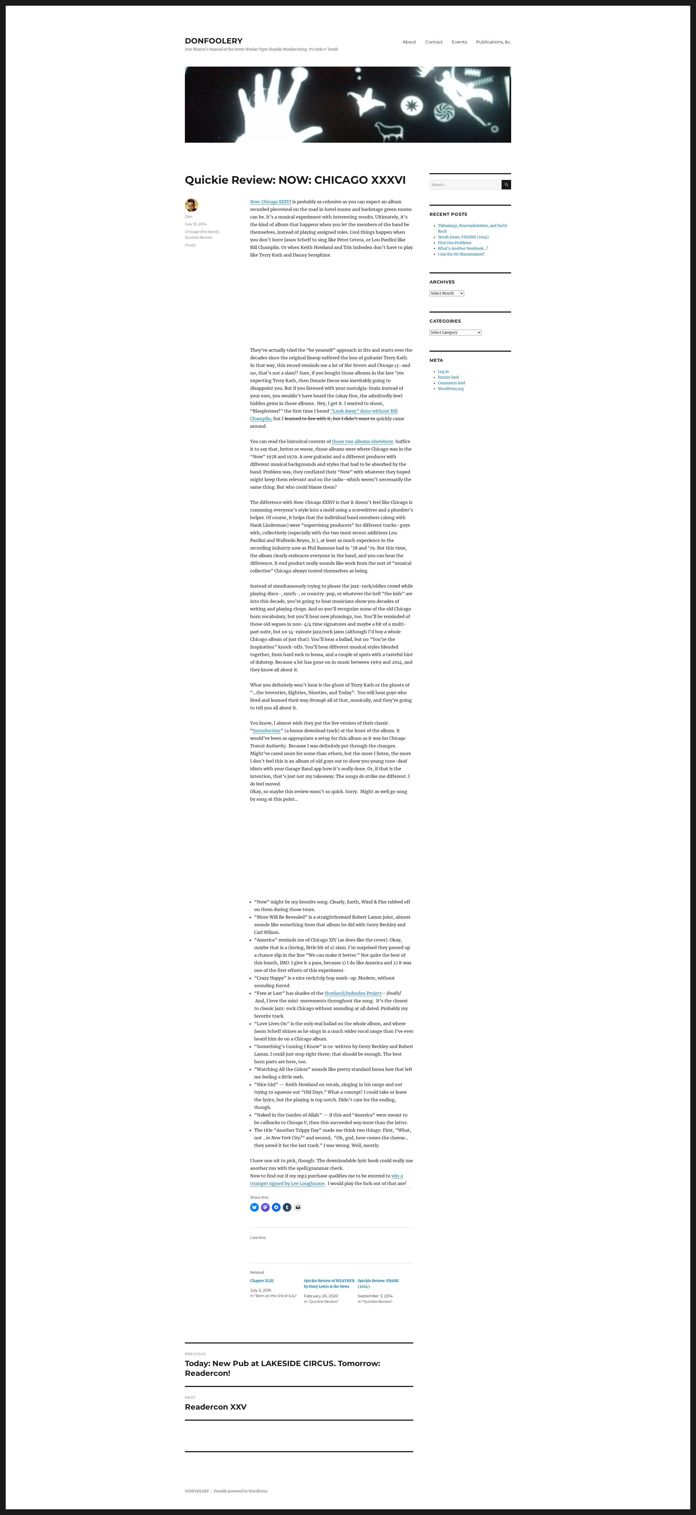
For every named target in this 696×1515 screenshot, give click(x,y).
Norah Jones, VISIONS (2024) (463, 237)
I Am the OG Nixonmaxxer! (461, 254)
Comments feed (451, 383)
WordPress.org (451, 388)
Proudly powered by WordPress (241, 1491)
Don (188, 216)
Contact (434, 42)
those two (342, 441)
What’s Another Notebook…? (463, 248)
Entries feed (448, 377)
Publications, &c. (493, 42)
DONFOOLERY (214, 40)
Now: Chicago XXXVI (270, 201)
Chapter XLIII (262, 1281)
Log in (443, 371)
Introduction (267, 730)
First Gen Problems (454, 243)
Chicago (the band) (202, 231)
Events (459, 42)
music (190, 245)
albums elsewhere (374, 441)
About (409, 42)
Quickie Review (198, 237)
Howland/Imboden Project (353, 993)
